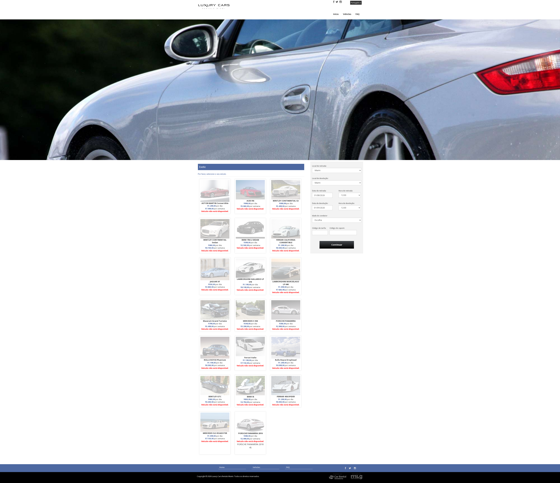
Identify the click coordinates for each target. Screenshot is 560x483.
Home (222, 467)
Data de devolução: (320, 203)
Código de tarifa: (319, 228)
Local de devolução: (320, 178)
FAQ (357, 14)
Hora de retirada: (346, 190)
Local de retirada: (319, 166)
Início (336, 14)
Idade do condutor (319, 215)
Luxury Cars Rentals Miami (219, 7)
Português (355, 2)
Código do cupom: (337, 228)
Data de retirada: (319, 190)
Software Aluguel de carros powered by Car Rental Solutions (337, 476)
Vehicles (347, 14)
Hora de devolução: (347, 203)
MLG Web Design (356, 476)
